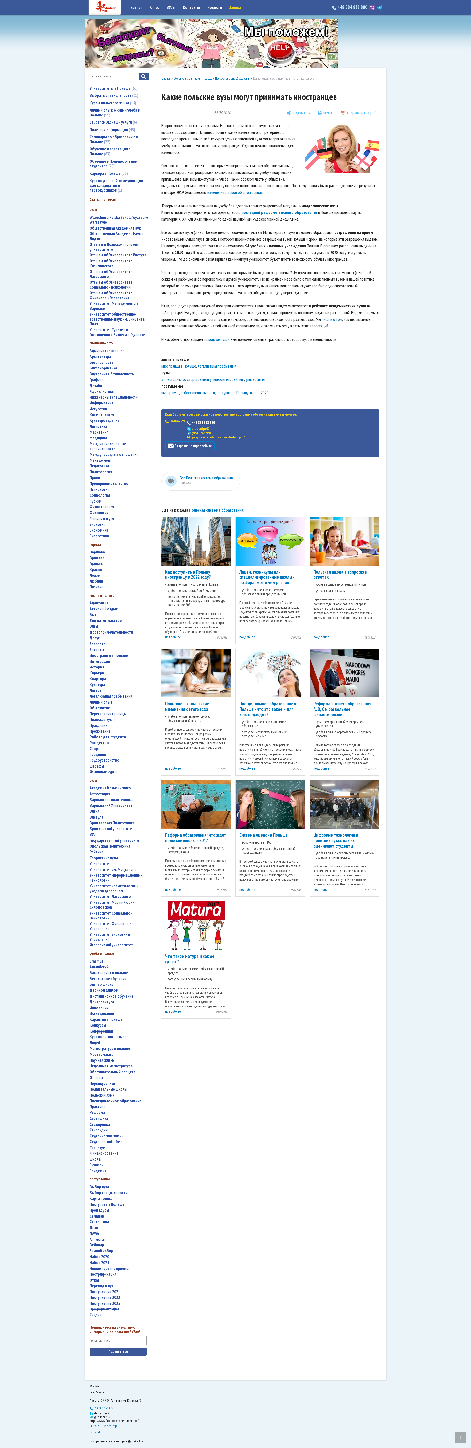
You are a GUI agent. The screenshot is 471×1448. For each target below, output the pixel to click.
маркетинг (99, 432)
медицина (98, 438)
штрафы (97, 766)
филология (99, 512)
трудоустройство (104, 760)
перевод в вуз (101, 1285)
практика (97, 1106)
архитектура (100, 356)
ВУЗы (171, 7)
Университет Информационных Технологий (116, 878)
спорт (95, 748)
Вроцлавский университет (112, 828)
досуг (95, 638)
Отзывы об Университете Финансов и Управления (111, 295)
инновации (99, 1008)
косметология (102, 414)
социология (100, 495)
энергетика (99, 536)
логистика (98, 426)
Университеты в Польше (113, 88)
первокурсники (102, 1083)
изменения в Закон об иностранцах (235, 192)
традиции (98, 754)
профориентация (104, 1309)
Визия (94, 811)
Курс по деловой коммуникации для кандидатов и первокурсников (116, 185)
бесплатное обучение (108, 978)
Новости (214, 7)
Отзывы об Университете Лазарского (111, 274)
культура (97, 684)
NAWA (94, 1233)
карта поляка (101, 1198)
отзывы (96, 1077)
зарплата (97, 643)
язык (94, 1227)
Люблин (96, 581)
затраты (97, 649)
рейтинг (96, 852)
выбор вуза (99, 1187)
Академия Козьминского (110, 788)
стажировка (100, 1124)
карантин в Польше (106, 1019)
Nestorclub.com (139, 1441)
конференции (101, 1031)
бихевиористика (103, 368)
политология (101, 472)
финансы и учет (103, 518)
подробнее (173, 637)
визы (94, 626)
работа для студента (108, 737)
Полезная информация (112, 129)
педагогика (99, 466)
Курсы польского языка (112, 103)
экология (97, 524)
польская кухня (102, 719)
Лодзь (95, 575)
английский (99, 967)
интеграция (100, 661)
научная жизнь (102, 1060)
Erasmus (96, 961)
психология (99, 489)
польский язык (102, 1095)
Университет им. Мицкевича (113, 869)
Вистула (96, 817)
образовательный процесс (112, 1072)
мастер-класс (101, 1054)
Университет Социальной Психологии (111, 916)
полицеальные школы (108, 1089)
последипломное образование (116, 1100)
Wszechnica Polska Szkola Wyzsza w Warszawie (119, 220)
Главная (135, 7)
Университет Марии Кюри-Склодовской (112, 905)
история (97, 667)
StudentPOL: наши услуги (113, 122)
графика (96, 379)
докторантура (102, 1002)
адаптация (99, 603)
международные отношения (114, 454)
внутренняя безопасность (112, 374)
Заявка (235, 7)
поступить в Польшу (107, 1204)
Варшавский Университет (111, 805)
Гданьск (96, 563)
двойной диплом (104, 990)
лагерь (95, 690)
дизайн (96, 385)
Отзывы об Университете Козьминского (111, 263)
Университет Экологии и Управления (110, 937)
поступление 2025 (105, 1303)
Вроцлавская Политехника (112, 823)
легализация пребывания (111, 696)
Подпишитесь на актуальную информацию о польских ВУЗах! (115, 1329)
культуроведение (104, 420)
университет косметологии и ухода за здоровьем (114, 888)
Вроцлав (97, 558)
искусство (98, 409)
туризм (95, 501)
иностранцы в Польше (109, 655)
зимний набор (101, 1251)
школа (95, 1159)
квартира (98, 678)
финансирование (104, 1153)
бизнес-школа (101, 984)
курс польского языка (108, 1036)
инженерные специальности (114, 397)
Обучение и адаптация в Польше (110, 151)
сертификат (100, 1118)
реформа (97, 1112)
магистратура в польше (110, 1048)
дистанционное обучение (112, 996)
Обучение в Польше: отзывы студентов (114, 164)
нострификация (103, 1274)
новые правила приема (109, 1268)
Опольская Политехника (110, 846)
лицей (95, 1042)
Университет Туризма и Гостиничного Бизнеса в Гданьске (117, 332)
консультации (218, 339)
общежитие (100, 708)
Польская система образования (232, 78)
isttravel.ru (96, 1432)
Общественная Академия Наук (115, 228)
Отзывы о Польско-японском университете (114, 247)
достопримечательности (111, 632)
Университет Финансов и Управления (110, 926)
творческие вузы (104, 858)
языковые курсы (103, 772)
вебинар (97, 1245)
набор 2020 (99, 1256)
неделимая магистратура (111, 1066)
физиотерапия (102, 506)
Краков (96, 569)
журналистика (102, 391)
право (95, 478)
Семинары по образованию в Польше (114, 139)
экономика (99, 530)
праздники (98, 725)
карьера (97, 673)
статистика (99, 1221)
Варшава (97, 552)
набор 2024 (99, 1262)
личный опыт (101, 702)
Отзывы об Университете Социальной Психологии (111, 285)
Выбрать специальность (113, 95)
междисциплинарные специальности (108, 446)
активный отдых (104, 609)
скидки (95, 1315)
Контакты (191, 7)
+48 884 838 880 (352, 7)
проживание (100, 731)
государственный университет (115, 840)
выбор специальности (109, 1192)
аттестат (98, 1239)
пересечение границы (108, 713)
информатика (101, 403)
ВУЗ (93, 834)
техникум (97, 1147)
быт (93, 614)
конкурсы (98, 1025)
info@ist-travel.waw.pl (104, 1426)
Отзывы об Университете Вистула (118, 255)
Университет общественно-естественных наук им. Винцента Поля (117, 319)
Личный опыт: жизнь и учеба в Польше (115, 112)
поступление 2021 (105, 1291)
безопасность (101, 362)
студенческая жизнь (106, 1136)
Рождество (99, 742)
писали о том (332, 319)
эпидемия (98, 1170)
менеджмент (101, 460)
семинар (97, 1216)
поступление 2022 (105, 1297)
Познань (97, 587)
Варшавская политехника (111, 799)
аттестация (100, 794)
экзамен (96, 1165)
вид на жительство (106, 620)
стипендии (99, 1130)
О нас (154, 7)
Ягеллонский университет (111, 945)
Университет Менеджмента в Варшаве (114, 306)
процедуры (99, 1210)
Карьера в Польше (108, 173)
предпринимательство (109, 483)
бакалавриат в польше (109, 972)
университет (100, 863)
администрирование (107, 350)
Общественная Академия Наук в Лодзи (116, 236)
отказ (94, 1280)
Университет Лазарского (110, 896)
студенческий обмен (107, 1141)
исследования (102, 1013)
